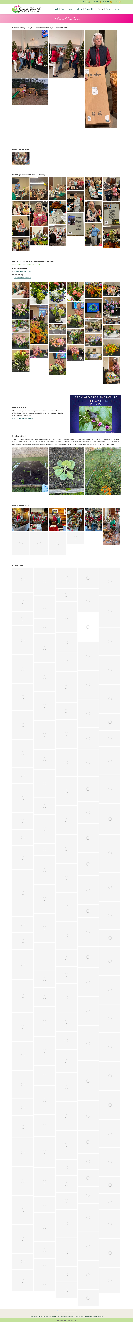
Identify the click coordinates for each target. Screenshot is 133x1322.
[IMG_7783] (111, 289)
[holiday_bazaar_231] (20, 519)
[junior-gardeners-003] (30, 469)
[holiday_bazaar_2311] (57, 519)
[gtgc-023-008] (66, 762)
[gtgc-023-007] (109, 761)
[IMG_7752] (93, 340)
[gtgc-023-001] (109, 722)
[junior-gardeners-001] (103, 471)
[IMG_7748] (57, 329)
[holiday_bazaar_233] (39, 543)
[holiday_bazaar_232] (20, 543)
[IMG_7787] (57, 313)
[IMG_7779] (39, 293)
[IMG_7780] (57, 293)
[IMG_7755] (39, 351)
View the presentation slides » (22, 419)
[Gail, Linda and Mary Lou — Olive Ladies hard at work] (20, 158)
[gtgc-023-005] (109, 738)
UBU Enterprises (71, 1320)
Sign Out (106, 2)
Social (116, 2)
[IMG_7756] (75, 353)
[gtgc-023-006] (22, 753)
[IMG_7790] (39, 324)
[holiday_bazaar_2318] (93, 519)
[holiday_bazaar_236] (39, 519)
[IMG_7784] (111, 306)
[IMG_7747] (20, 326)
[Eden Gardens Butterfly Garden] (22, 580)
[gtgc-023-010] (44, 759)
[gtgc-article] (22, 775)
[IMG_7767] (111, 370)
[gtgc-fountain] (66, 1274)
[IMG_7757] (93, 353)
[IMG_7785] (20, 309)
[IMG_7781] (75, 291)
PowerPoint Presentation (22, 271)
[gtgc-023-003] (44, 735)
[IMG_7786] (93, 308)
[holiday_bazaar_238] (75, 538)
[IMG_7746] (93, 326)
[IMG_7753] (57, 343)
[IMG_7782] (93, 290)
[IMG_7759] (20, 361)
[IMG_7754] (111, 347)
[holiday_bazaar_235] (57, 543)
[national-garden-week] (109, 581)
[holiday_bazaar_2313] (75, 519)
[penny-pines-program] (88, 627)
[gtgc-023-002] (66, 734)
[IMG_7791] (111, 320)
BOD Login (95, 2)
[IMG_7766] (20, 290)
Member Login (83, 2)
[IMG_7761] (75, 315)
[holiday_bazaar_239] (111, 526)
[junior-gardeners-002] (66, 471)
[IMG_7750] (75, 336)
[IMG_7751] (20, 341)
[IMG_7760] (57, 364)
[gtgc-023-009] (88, 762)
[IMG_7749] (111, 331)
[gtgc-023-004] (88, 738)
